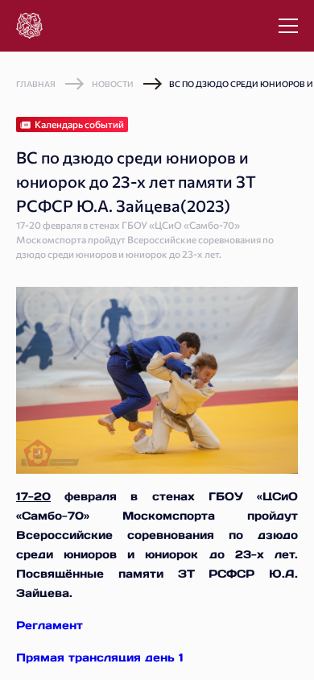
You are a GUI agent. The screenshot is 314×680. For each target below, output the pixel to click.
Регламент (49, 625)
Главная (36, 84)
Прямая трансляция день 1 (100, 657)
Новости (113, 84)
